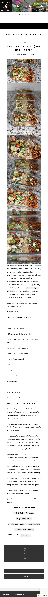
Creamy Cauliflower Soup (24, 529)
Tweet (24, 553)
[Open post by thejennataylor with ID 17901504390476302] (42, 6)
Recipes (24, 42)
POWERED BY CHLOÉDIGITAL (14, 594)
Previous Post (24, 571)
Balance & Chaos (24, 34)
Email (24, 556)
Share (24, 548)
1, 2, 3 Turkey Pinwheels (24, 513)
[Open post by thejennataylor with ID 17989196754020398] (6, 6)
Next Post (24, 576)
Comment (24, 558)
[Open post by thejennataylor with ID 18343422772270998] (30, 6)
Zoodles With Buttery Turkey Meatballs (24, 524)
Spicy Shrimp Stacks (24, 518)
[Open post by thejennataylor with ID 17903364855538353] (18, 6)
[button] (19, 14)
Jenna (18, 54)
